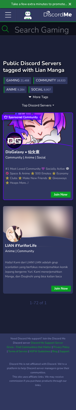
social (41, 89)
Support (64, 351)
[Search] (5, 28)
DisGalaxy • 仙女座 (22, 152)
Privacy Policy (61, 347)
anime (15, 89)
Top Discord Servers (36, 105)
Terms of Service (18, 351)
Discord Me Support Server (47, 343)
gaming (17, 80)
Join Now (60, 194)
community (50, 80)
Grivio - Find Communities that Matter (29, 347)
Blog (55, 351)
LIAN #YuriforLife (20, 245)
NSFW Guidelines (39, 351)
